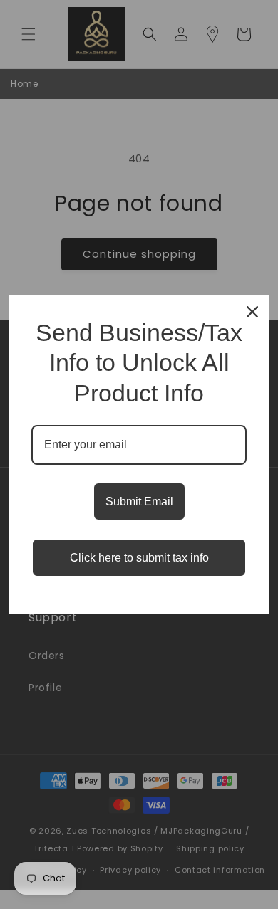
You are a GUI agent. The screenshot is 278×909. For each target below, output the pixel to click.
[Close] (252, 312)
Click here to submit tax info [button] (139, 558)
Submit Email (139, 501)
